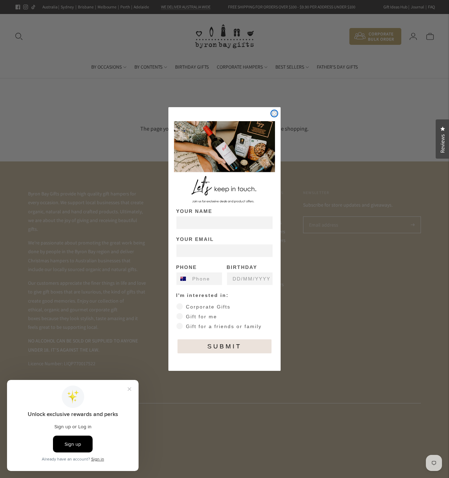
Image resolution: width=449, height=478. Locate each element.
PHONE (186, 267)
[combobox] (182, 278)
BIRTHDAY (242, 267)
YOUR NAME (194, 211)
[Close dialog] (274, 113)
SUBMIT (224, 346)
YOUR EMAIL (195, 239)
